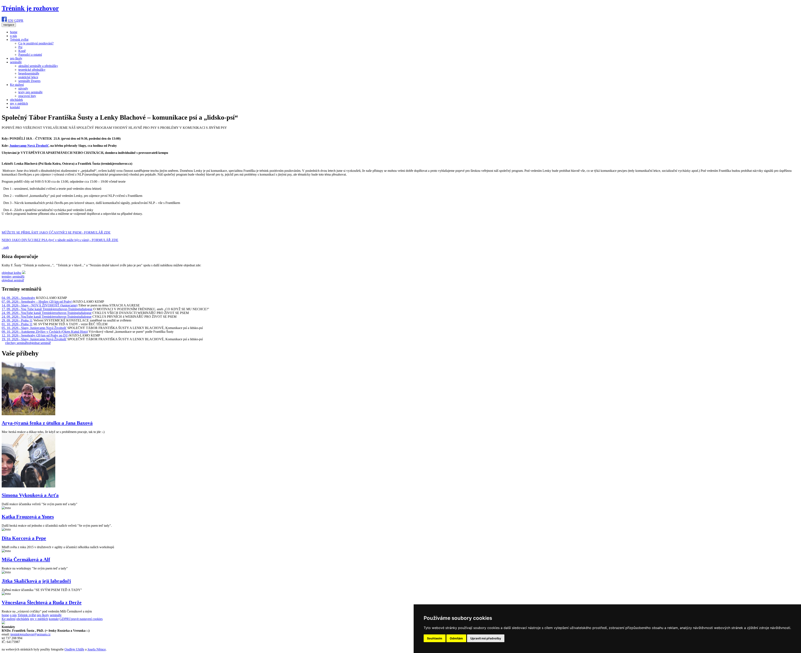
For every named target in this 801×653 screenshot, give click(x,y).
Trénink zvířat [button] (19, 39)
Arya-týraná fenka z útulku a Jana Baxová (47, 423)
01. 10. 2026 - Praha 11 (17, 324)
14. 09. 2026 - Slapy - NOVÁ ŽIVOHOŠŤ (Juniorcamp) (39, 305)
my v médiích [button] (19, 103)
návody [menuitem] (23, 88)
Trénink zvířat (27, 615)
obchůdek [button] (16, 99)
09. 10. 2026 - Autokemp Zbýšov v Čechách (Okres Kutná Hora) (45, 331)
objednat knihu (11, 273)
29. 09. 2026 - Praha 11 (17, 320)
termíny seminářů (13, 276)
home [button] (13, 32)
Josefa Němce (96, 649)
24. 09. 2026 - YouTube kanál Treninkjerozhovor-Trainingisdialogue (47, 313)
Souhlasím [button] (434, 638)
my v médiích (39, 619)
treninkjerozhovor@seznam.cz (30, 634)
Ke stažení (8, 619)
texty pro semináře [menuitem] (30, 92)
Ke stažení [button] (17, 84)
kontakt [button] (15, 107)
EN (10, 20)
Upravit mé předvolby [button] (485, 638)
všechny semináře (16, 343)
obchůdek (22, 619)
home (5, 615)
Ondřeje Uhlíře (74, 649)
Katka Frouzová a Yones (28, 516)
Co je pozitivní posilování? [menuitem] (36, 43)
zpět (5, 247)
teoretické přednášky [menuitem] (31, 69)
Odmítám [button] (456, 638)
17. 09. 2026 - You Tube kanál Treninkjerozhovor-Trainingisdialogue (47, 309)
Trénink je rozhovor (30, 8)
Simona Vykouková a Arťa (30, 495)
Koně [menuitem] (22, 51)
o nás (13, 615)
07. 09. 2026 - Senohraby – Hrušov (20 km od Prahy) (37, 301)
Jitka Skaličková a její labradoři (36, 581)
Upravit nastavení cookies (86, 619)
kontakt (54, 619)
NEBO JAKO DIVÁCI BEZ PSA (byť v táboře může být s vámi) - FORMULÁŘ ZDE (60, 240)
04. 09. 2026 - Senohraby (18, 298)
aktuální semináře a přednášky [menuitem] (38, 66)
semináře (56, 615)
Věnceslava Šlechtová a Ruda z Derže (42, 602)
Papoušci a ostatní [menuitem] (30, 54)
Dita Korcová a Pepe (24, 538)
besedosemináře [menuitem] (28, 73)
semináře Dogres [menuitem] (29, 81)
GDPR (18, 20)
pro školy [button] (16, 58)
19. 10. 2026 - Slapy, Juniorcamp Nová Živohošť (34, 339)
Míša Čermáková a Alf (26, 559)
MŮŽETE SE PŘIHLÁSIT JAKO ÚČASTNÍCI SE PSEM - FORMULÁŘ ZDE (56, 232)
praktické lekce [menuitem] (28, 77)
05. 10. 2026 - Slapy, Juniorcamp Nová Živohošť (34, 328)
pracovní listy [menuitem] (27, 96)
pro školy (43, 615)
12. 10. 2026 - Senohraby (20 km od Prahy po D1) (35, 335)
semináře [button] (16, 62)
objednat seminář (13, 280)
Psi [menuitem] (20, 47)
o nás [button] (13, 36)
